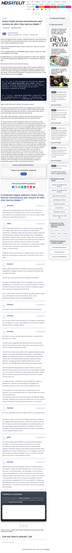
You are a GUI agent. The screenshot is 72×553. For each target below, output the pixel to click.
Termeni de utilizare (59, 252)
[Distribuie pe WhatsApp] (19, 187)
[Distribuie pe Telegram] (22, 187)
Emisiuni (28, 4)
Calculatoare (60, 4)
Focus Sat (53, 6)
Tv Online (47, 4)
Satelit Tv (50, 1)
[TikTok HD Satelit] (45, 9)
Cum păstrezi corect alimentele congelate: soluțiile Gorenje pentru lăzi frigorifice (59, 51)
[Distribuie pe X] (16, 187)
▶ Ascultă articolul (16, 28)
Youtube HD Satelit (59, 200)
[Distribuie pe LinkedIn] (25, 187)
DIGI (37, 6)
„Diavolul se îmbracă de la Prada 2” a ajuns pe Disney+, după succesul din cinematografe (59, 31)
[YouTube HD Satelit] (42, 9)
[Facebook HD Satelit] (34, 9)
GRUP (38, 9)
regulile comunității (23, 498)
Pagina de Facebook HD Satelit (59, 185)
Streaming (63, 1)
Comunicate (37, 1)
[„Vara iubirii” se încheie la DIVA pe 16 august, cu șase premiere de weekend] (59, 81)
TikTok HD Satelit (59, 204)
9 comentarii (6, 28)
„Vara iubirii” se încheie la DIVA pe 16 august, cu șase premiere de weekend (59, 71)
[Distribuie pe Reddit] (28, 187)
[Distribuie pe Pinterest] (31, 187)
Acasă (28, 1)
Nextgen (63, 6)
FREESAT (57, 230)
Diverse (5, 18)
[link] (59, 36)
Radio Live (53, 4)
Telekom (68, 6)
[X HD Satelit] (49, 9)
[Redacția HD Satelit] (4, 34)
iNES (58, 6)
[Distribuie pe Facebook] (13, 187)
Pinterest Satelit (59, 212)
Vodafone (47, 6)
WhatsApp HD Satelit (59, 196)
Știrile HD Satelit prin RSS (59, 216)
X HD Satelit (59, 208)
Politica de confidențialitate (59, 256)
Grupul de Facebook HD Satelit (59, 191)
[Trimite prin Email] (34, 187)
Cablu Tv (44, 1)
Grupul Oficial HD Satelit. (16, 502)
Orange (41, 6)
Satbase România (31, 6)
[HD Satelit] (13, 3)
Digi (52, 230)
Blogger (47, 549)
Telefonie (41, 4)
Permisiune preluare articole (59, 247)
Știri (32, 1)
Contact (29, 9)
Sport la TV (34, 4)
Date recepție (57, 1)
